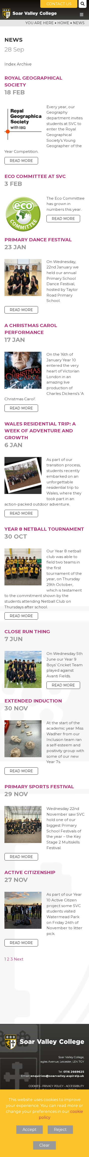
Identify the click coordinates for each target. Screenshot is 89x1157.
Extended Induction (33, 705)
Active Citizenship (29, 876)
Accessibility (75, 1086)
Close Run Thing (27, 636)
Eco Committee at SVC (35, 180)
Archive (24, 64)
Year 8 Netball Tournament (44, 533)
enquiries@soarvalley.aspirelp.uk (57, 1076)
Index (10, 64)
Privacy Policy (53, 1086)
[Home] (29, 13)
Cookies (34, 1086)
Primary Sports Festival (39, 791)
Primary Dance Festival (38, 244)
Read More (21, 160)
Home (63, 23)
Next (18, 959)
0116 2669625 (73, 1071)
